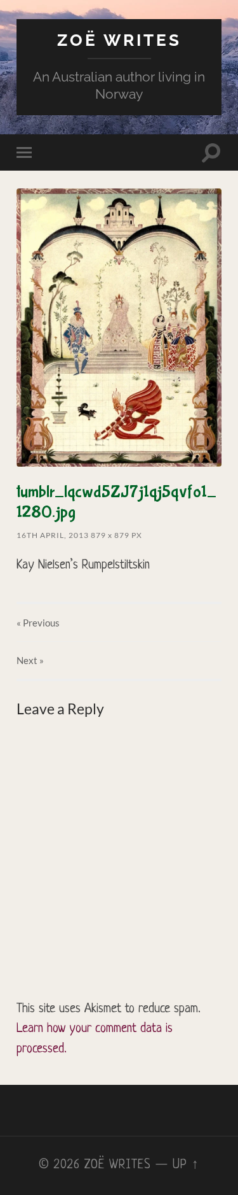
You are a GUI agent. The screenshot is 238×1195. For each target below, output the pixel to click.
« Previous (38, 622)
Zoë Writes (119, 40)
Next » (30, 660)
